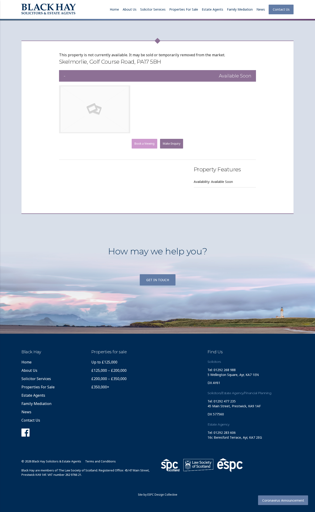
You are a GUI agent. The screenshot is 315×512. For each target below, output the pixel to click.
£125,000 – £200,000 (109, 370)
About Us (130, 9)
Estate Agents (212, 9)
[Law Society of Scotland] (198, 465)
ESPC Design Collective (162, 495)
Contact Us (281, 9)
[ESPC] (170, 465)
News (260, 9)
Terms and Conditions (100, 461)
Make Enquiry (171, 144)
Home (114, 9)
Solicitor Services (153, 9)
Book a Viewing (144, 144)
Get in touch (157, 280)
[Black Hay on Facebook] (25, 433)
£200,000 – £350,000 (109, 378)
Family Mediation (240, 9)
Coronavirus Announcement (283, 500)
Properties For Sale (183, 9)
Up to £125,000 (104, 362)
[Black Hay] (48, 9)
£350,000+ (100, 387)
